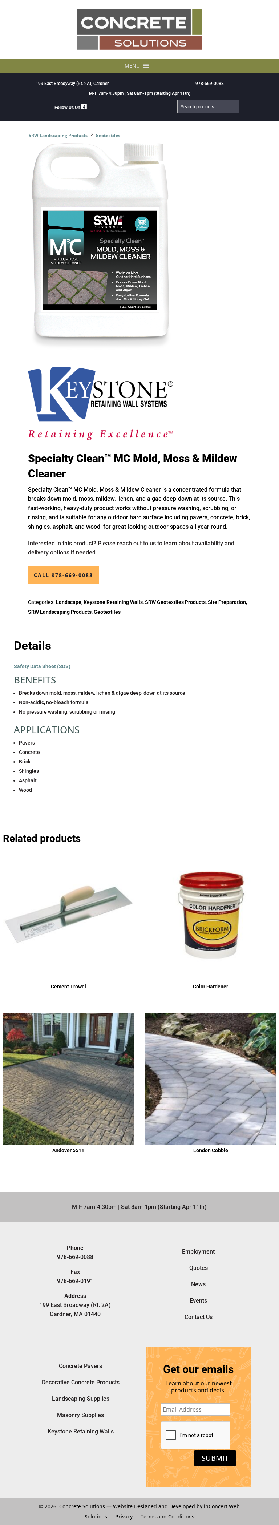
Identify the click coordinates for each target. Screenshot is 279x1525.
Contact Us (199, 1317)
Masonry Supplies (80, 1415)
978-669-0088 (209, 83)
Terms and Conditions (167, 1516)
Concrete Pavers (80, 1366)
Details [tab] (32, 646)
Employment (198, 1251)
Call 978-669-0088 (63, 575)
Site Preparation (227, 602)
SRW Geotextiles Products (175, 602)
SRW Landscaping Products (58, 135)
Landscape (68, 602)
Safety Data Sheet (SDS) (42, 666)
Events (198, 1300)
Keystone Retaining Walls (113, 602)
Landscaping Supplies (80, 1398)
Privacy (124, 1516)
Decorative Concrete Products (81, 1382)
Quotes (198, 1267)
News (198, 1284)
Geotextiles (108, 135)
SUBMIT (215, 1458)
